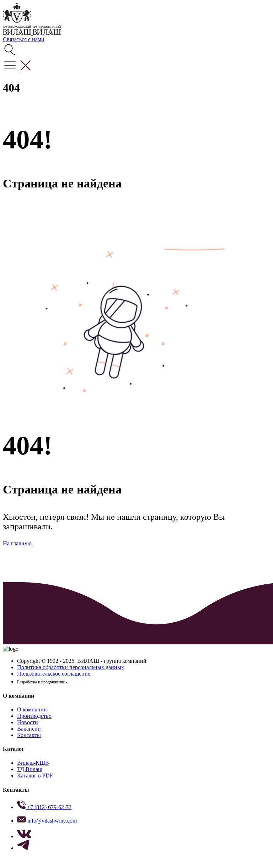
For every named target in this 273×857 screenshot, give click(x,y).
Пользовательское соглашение (53, 674)
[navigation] (18, 70)
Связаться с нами (23, 39)
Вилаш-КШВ (33, 763)
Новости (27, 722)
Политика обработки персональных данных (70, 667)
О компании (32, 709)
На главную (17, 543)
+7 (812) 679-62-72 (48, 807)
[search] (10, 55)
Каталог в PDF (35, 776)
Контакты (29, 735)
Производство (34, 716)
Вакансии (29, 729)
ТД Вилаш (29, 769)
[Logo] (18, 33)
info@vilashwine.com (51, 821)
